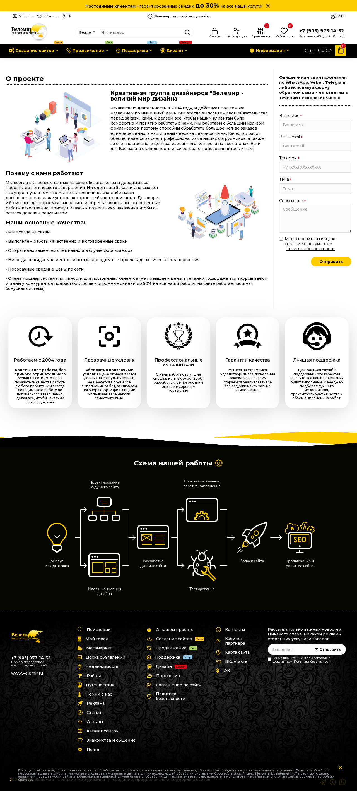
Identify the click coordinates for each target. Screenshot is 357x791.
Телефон (288, 158)
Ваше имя (289, 115)
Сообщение (291, 200)
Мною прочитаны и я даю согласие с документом (310, 243)
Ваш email (289, 136)
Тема (284, 179)
